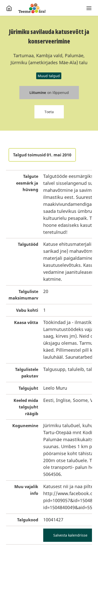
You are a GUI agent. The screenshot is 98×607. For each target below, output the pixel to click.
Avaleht (32, 8)
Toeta (49, 111)
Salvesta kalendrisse (70, 535)
